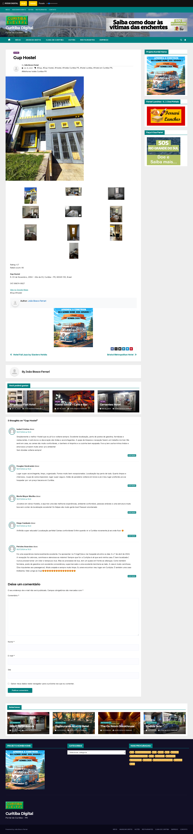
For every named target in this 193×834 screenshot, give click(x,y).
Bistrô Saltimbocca (21, 726)
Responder (131, 455)
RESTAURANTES (41, 10)
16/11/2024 (152, 730)
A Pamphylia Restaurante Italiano (162, 760)
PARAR (33, 3)
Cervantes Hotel (110, 404)
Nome (11, 642)
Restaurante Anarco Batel (72, 726)
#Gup (39, 68)
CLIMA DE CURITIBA (55, 40)
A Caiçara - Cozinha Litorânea (139, 756)
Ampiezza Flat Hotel (23, 404)
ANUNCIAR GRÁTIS (125, 829)
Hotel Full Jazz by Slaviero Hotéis (30, 354)
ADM (151, 756)
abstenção (174, 752)
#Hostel (58, 68)
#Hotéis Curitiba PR (70, 68)
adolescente (147, 760)
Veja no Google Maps (19, 290)
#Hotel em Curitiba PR (102, 68)
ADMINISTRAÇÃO (136, 760)
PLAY (23, 3)
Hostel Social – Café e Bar (71, 404)
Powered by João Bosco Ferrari (17, 829)
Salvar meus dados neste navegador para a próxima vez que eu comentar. (42, 684)
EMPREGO (104, 40)
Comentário (13, 595)
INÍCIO (8, 10)
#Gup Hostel (48, 68)
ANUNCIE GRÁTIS (33, 40)
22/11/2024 (61, 730)
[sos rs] (163, 151)
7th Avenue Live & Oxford (143, 752)
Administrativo (170, 756)
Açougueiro (178, 760)
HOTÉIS (30, 10)
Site (9, 670)
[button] (181, 40)
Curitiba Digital (19, 27)
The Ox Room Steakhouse (117, 726)
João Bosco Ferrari (31, 65)
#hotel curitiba (86, 68)
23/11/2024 (16, 730)
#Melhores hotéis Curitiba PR (34, 71)
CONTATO (52, 10)
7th (132, 752)
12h (154, 752)
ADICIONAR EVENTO (19, 10)
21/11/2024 (107, 730)
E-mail (11, 656)
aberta (161, 752)
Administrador (159, 756)
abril (167, 752)
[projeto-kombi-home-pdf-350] (73, 327)
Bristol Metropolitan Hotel (120, 354)
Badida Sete (154, 726)
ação (132, 763)
